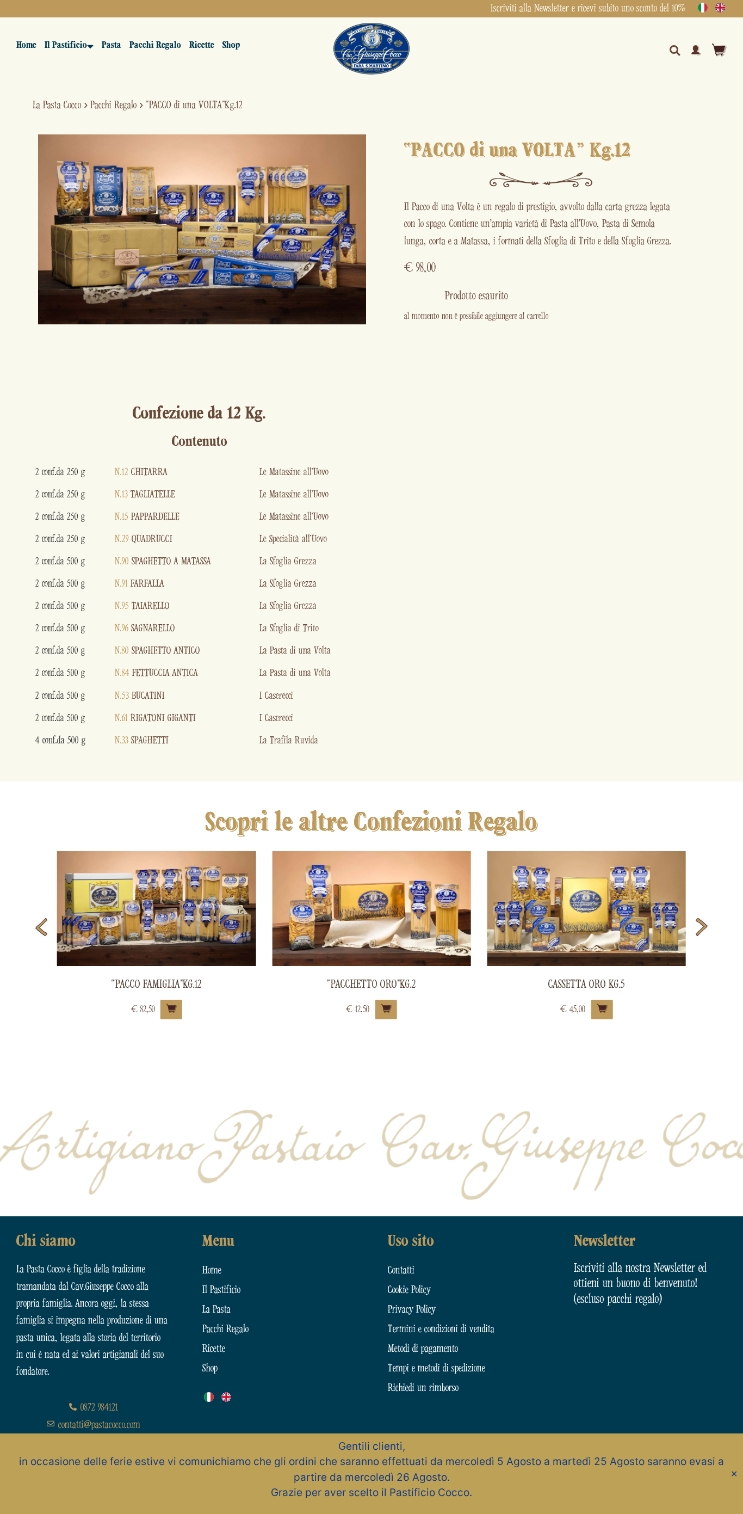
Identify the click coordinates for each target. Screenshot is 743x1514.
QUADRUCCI (143, 539)
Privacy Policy (412, 1309)
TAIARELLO (142, 606)
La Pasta (216, 1309)
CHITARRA (141, 472)
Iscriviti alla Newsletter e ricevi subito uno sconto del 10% (588, 8)
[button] (41, 927)
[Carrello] (719, 50)
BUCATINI (140, 695)
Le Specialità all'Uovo (293, 539)
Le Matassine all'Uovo (294, 472)
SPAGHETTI (142, 740)
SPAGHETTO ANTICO (157, 650)
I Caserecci (276, 695)
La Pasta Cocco (57, 105)
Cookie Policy (409, 1290)
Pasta (111, 45)
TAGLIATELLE (145, 494)
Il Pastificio (66, 45)
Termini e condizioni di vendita (441, 1329)
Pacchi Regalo (155, 45)
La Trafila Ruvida (288, 740)
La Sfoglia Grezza (288, 561)
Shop (231, 45)
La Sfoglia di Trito (289, 628)
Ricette (201, 45)
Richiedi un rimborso (423, 1388)
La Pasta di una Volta (295, 650)
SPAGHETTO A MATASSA (163, 561)
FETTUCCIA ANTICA (156, 673)
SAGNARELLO (145, 628)
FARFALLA (139, 583)
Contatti (401, 1270)
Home (26, 45)
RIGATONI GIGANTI (155, 718)
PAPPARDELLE (147, 516)
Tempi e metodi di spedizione (436, 1368)
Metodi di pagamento (423, 1349)
